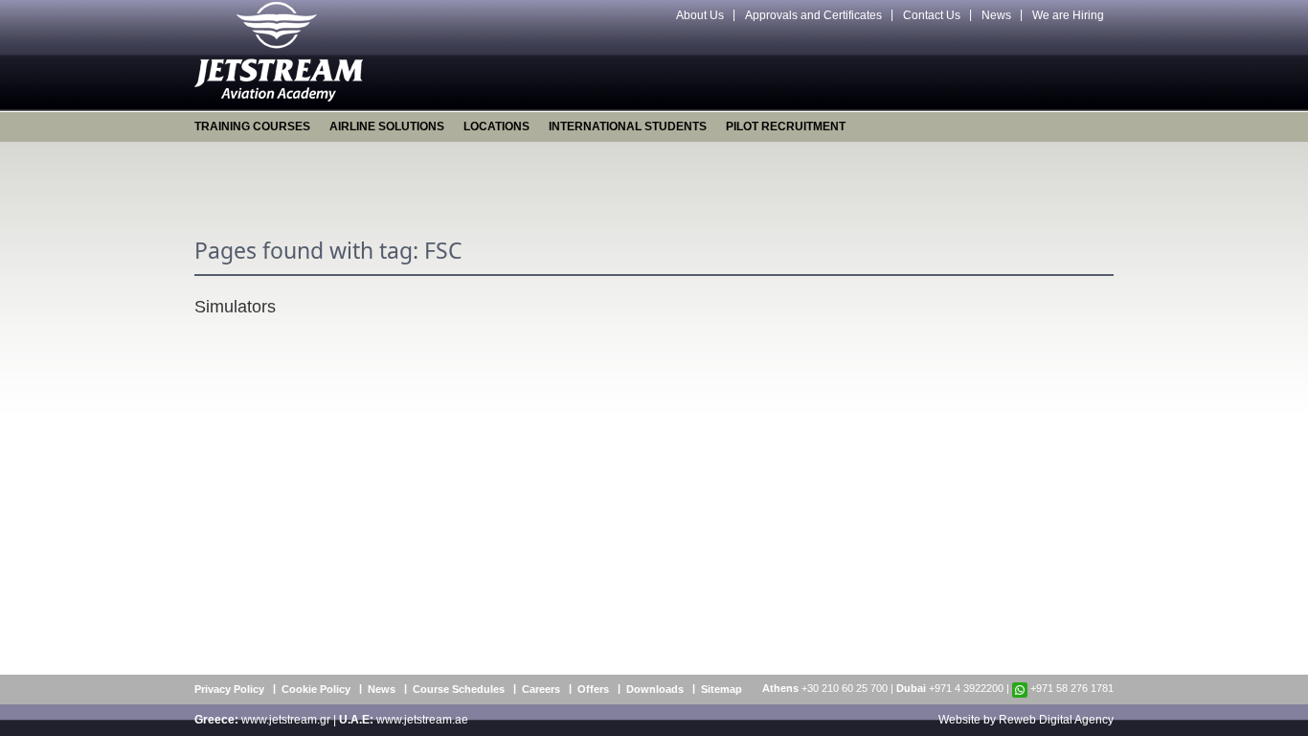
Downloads (655, 689)
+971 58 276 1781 (1072, 688)
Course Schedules (459, 689)
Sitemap (721, 689)
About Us (700, 15)
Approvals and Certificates (813, 15)
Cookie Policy (316, 689)
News (996, 15)
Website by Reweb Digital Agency (1026, 719)
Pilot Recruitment (786, 126)
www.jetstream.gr (285, 719)
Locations (496, 126)
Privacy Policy (229, 689)
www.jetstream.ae (422, 719)
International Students (628, 126)
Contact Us (931, 15)
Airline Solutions (386, 126)
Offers (593, 689)
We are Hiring (1068, 15)
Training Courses (252, 126)
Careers (541, 689)
